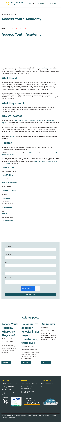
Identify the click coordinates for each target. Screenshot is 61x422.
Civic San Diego (19, 120)
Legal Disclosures (27, 391)
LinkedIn (43, 387)
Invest (30, 3)
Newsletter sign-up (47, 384)
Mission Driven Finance (8, 339)
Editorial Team (5, 24)
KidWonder (48, 324)
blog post (13, 136)
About (23, 384)
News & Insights (26, 388)
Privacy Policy (25, 391)
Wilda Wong (44, 327)
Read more (6, 362)
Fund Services (54, 3)
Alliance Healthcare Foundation (33, 120)
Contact (33, 387)
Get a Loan (41, 3)
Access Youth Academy (44, 68)
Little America (33, 153)
